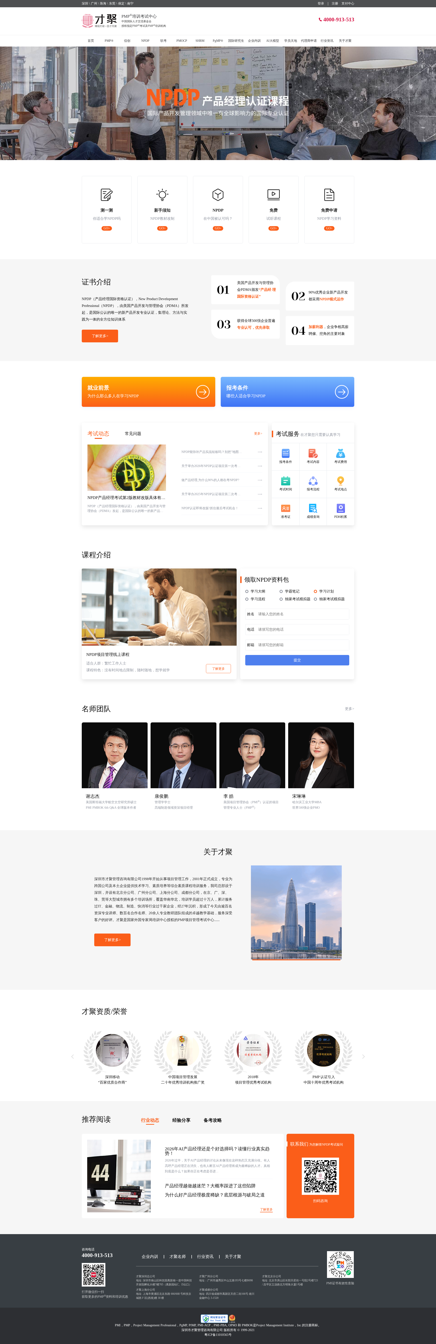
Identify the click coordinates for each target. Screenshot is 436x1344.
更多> (258, 433)
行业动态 (150, 1120)
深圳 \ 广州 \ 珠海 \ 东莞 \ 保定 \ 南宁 (108, 3)
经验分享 (181, 1120)
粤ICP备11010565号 (218, 1335)
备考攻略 (213, 1120)
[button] (72, 1057)
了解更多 (218, 668)
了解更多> (100, 336)
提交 (297, 660)
